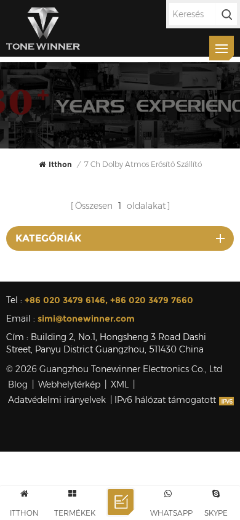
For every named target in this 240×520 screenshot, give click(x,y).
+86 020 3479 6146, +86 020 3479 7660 (109, 300)
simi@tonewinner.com (86, 318)
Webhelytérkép (69, 384)
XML (120, 384)
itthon (60, 164)
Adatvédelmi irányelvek (57, 399)
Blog (18, 384)
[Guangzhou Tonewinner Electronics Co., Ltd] (43, 28)
